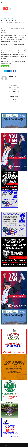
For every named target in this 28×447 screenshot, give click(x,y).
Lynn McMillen (9, 22)
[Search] (26, 2)
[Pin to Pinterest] (13, 71)
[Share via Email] (15, 71)
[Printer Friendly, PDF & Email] (5, 66)
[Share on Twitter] (11, 71)
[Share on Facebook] (8, 71)
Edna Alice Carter (14, 99)
